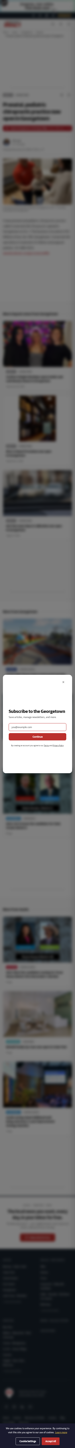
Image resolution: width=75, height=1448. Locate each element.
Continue (38, 736)
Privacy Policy (58, 745)
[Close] (63, 682)
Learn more (61, 1432)
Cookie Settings (27, 1441)
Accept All (50, 1441)
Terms (46, 745)
